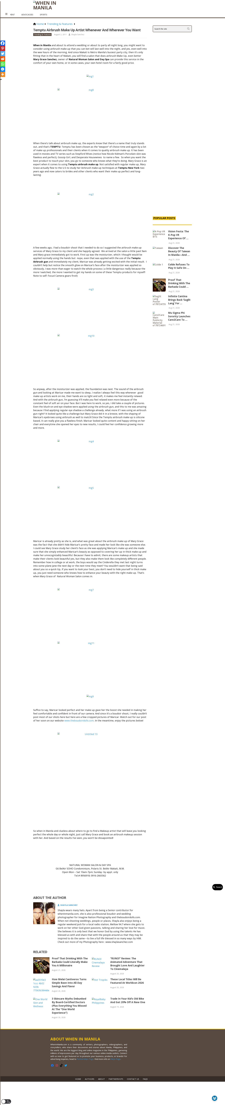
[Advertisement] (172, 170)
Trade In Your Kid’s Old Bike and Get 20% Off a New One (127, 1000)
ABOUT (101, 1079)
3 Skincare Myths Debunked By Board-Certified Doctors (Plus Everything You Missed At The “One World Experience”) (69, 1005)
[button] (6, 1101)
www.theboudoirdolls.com (79, 720)
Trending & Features (42, 34)
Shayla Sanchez (77, 34)
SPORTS (43, 14)
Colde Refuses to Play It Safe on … (178, 266)
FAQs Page (116, 1059)
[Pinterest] (2, 48)
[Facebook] (2, 43)
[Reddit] (2, 58)
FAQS (145, 1079)
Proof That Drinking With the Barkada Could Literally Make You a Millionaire (70, 962)
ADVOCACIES (27, 14)
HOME (78, 1079)
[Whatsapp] (2, 64)
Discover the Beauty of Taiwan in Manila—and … (179, 251)
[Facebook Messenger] (2, 69)
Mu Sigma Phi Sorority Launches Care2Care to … (179, 316)
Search (218, 887)
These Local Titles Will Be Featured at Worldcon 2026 (127, 981)
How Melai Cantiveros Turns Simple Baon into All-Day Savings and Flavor (69, 983)
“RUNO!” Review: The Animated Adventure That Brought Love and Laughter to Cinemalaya (127, 964)
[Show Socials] (214, 1098)
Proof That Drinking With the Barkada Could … (179, 283)
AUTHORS (89, 1079)
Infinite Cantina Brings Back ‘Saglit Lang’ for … (179, 300)
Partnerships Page (85, 1059)
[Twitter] (2, 53)
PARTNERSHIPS (116, 1079)
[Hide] (1, 79)
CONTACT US (133, 1079)
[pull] (6, 14)
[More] (2, 74)
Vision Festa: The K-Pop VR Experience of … (178, 235)
